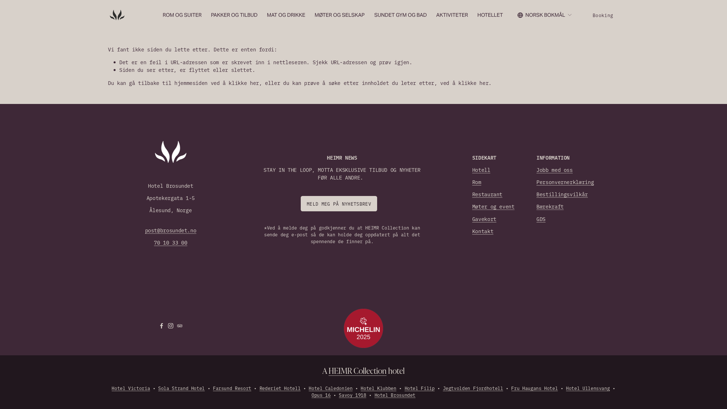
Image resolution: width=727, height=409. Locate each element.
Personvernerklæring (565, 181)
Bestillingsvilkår (562, 194)
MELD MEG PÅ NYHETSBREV (339, 204)
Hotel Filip (420, 388)
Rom (476, 181)
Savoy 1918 (352, 395)
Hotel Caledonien (330, 388)
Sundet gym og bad (400, 15)
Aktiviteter (452, 15)
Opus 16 (321, 395)
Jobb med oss (554, 169)
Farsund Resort (232, 388)
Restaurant (487, 194)
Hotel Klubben (378, 388)
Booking (603, 15)
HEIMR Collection (358, 370)
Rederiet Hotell (280, 388)
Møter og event (493, 206)
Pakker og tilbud (234, 15)
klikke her (244, 82)
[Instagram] (171, 326)
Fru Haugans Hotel (534, 388)
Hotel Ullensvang (588, 388)
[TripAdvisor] (180, 326)
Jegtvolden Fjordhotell (473, 388)
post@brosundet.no (171, 230)
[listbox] (544, 15)
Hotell (481, 169)
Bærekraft (550, 206)
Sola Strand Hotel (181, 388)
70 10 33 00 (170, 242)
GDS (541, 218)
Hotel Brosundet (395, 395)
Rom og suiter (182, 15)
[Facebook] (161, 326)
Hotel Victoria (131, 388)
